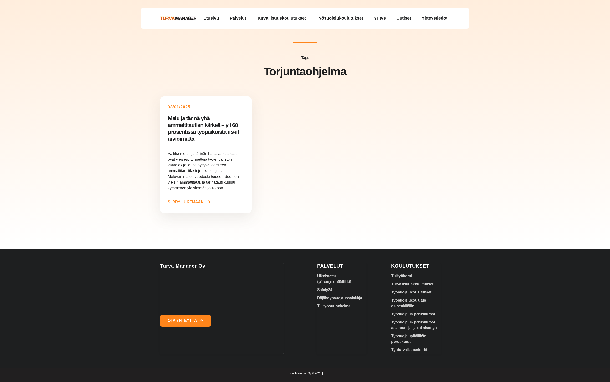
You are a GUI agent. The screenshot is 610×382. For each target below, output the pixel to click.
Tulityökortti (401, 276)
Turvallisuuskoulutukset (412, 284)
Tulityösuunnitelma (334, 306)
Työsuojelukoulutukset (411, 292)
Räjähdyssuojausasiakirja (339, 298)
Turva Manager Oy (182, 265)
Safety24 (324, 290)
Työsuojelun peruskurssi (413, 314)
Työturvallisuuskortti (409, 350)
